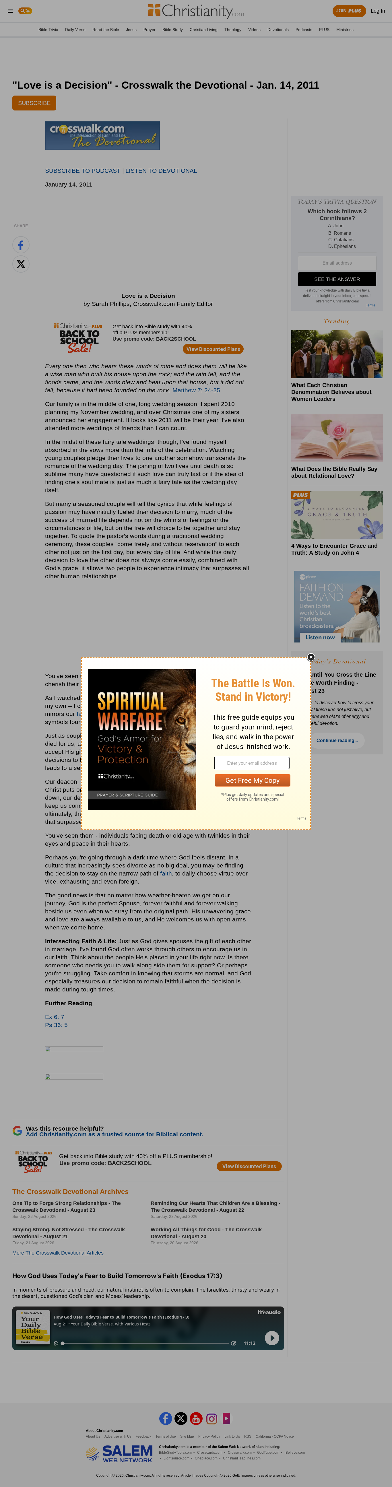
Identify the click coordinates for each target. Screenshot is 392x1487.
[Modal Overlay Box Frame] (196, 743)
